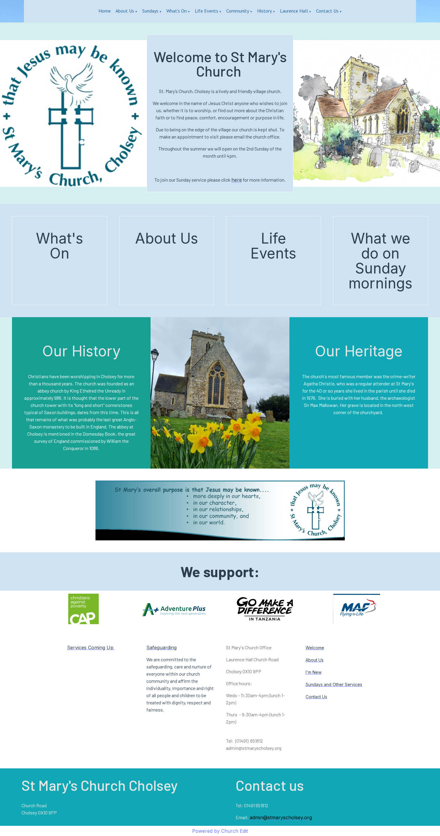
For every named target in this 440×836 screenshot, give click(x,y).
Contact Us (327, 11)
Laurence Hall (294, 11)
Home (104, 11)
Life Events (206, 11)
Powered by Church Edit (220, 831)
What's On (176, 11)
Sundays (150, 11)
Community (237, 11)
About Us (125, 11)
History (264, 11)
